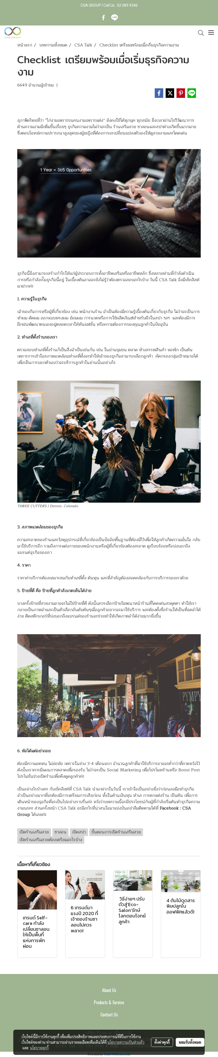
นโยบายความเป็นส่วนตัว (125, 1042)
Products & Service (109, 1002)
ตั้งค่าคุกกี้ (162, 1042)
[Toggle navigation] (211, 33)
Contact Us (109, 1014)
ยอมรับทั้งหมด (190, 1042)
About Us (109, 990)
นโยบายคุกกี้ (39, 1047)
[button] (199, 33)
